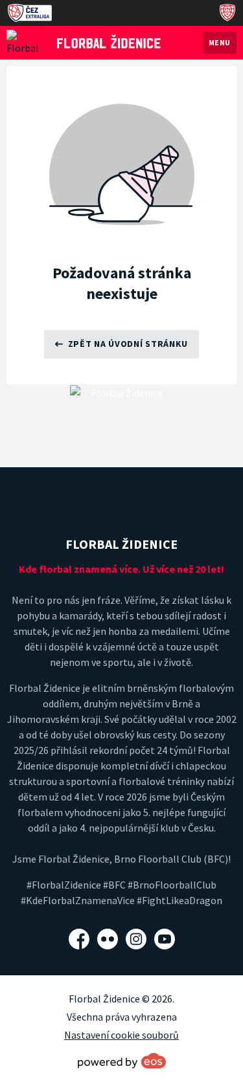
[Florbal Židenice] (109, 41)
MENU (220, 42)
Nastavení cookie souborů (121, 1034)
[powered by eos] (122, 1060)
